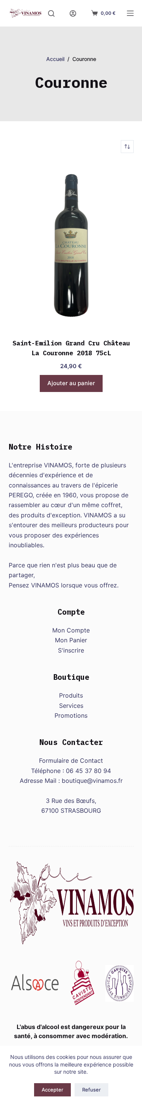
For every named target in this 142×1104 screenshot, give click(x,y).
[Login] (73, 13)
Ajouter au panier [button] (71, 383)
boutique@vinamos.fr (92, 780)
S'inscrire (71, 650)
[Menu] (130, 13)
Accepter (52, 1090)
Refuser (91, 1090)
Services (71, 705)
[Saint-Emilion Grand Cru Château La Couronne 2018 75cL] (71, 245)
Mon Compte (71, 630)
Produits (71, 695)
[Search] (51, 13)
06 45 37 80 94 (88, 771)
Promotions (71, 715)
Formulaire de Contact (71, 760)
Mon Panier (71, 640)
